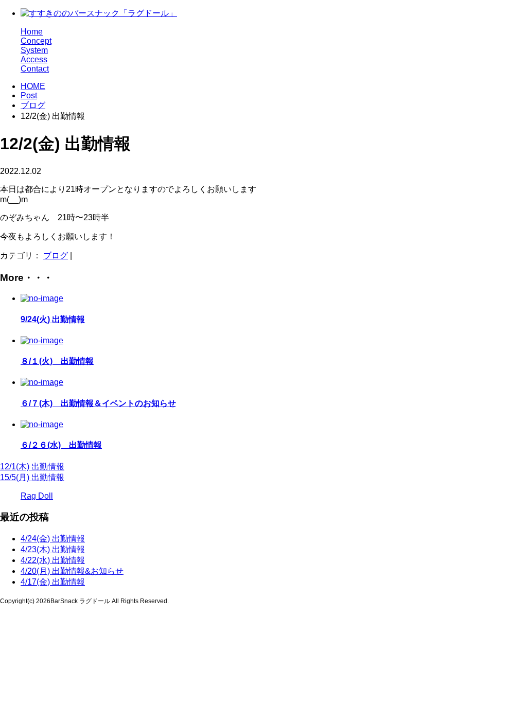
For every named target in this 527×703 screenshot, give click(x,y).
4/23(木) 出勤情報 (53, 549)
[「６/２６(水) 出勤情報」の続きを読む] (42, 424)
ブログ (33, 105)
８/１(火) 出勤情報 (57, 361)
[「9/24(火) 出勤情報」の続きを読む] (42, 298)
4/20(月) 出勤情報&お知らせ (72, 571)
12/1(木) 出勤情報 (32, 466)
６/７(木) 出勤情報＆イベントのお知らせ (98, 403)
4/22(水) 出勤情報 (53, 560)
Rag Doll (37, 495)
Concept (36, 41)
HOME (33, 86)
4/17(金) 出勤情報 (53, 581)
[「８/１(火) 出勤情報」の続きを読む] (42, 340)
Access (34, 59)
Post (29, 95)
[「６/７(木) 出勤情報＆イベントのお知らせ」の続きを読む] (42, 382)
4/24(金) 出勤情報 (53, 538)
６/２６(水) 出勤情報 (61, 445)
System (34, 50)
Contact (35, 68)
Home (32, 31)
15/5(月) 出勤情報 (32, 477)
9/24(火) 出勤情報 (53, 319)
